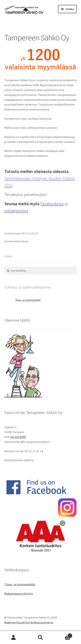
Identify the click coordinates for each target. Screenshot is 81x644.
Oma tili (13, 637)
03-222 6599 (18, 437)
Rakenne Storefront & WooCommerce (28, 622)
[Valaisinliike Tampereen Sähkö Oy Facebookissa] (40, 487)
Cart (62, 634)
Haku (40, 637)
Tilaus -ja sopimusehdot (27, 300)
